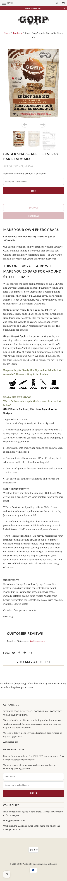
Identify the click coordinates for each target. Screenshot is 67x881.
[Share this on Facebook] (18, 653)
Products (17, 33)
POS (31, 864)
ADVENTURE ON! (33, 8)
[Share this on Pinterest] (24, 653)
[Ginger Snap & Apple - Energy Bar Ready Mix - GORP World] (33, 83)
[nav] (7, 3)
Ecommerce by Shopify (47, 864)
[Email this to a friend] (29, 653)
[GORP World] (33, 21)
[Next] (42, 124)
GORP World (22, 864)
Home (7, 33)
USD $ (34, 850)
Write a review (37, 641)
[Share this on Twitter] (13, 653)
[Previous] (24, 124)
